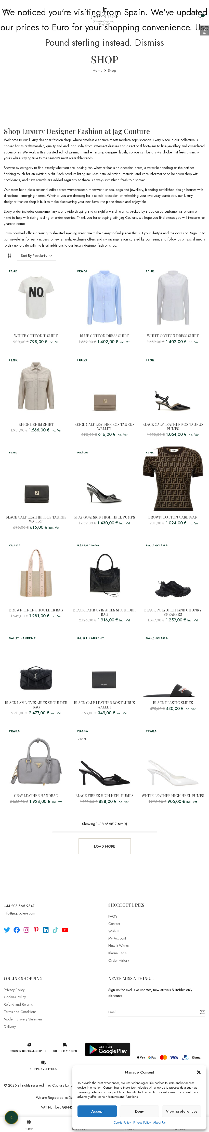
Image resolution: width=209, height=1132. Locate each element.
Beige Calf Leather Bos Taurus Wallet (104, 427)
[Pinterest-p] (36, 930)
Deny (139, 1111)
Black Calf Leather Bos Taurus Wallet (36, 519)
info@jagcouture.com (19, 913)
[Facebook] (17, 930)
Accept (97, 1111)
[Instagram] (26, 930)
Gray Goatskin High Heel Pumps (104, 517)
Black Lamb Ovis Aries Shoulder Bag (104, 612)
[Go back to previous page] (11, 1117)
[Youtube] (65, 930)
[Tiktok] (55, 930)
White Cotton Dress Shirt (173, 336)
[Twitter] (7, 930)
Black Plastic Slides (173, 703)
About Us (159, 1122)
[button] (198, 1072)
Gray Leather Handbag (36, 796)
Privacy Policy (142, 1122)
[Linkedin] (46, 930)
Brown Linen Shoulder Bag (36, 610)
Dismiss (149, 42)
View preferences (181, 1111)
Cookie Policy (122, 1122)
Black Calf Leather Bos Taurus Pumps (172, 427)
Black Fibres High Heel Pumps (104, 796)
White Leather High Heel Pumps (173, 796)
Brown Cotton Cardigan (173, 517)
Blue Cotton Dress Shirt (104, 336)
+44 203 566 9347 (19, 905)
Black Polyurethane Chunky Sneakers (172, 612)
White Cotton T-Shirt (36, 336)
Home (97, 70)
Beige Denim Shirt (36, 425)
